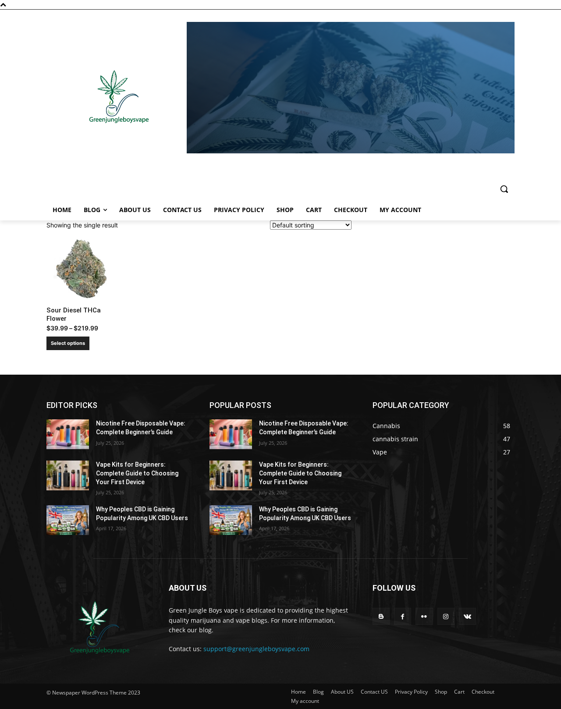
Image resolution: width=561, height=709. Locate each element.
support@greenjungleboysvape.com (256, 649)
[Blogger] (381, 616)
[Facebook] (402, 616)
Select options (68, 343)
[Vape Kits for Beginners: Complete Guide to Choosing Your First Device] (67, 475)
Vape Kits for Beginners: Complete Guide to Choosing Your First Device (137, 473)
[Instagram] (445, 616)
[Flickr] (424, 616)
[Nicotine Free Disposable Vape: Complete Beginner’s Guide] (67, 434)
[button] (504, 188)
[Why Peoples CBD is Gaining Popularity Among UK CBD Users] (67, 520)
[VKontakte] (467, 616)
